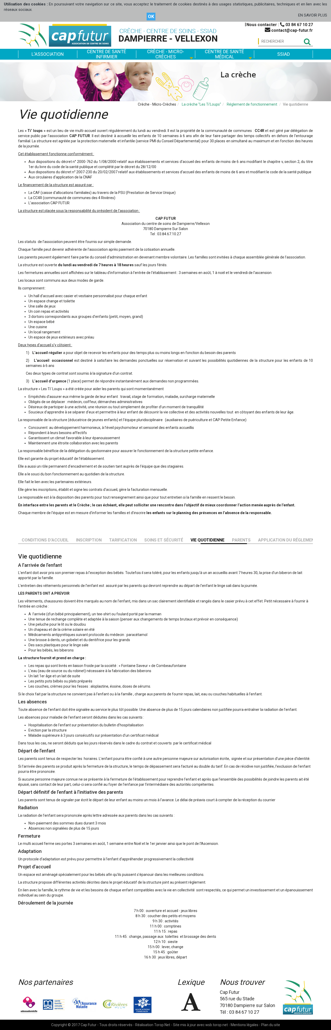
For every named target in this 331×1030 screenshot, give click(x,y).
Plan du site (270, 1025)
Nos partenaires (45, 982)
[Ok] (307, 41)
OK (151, 16)
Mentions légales (244, 1025)
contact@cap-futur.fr (291, 30)
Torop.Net (162, 1025)
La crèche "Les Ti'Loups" (201, 104)
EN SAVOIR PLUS (312, 15)
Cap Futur (88, 1025)
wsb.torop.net (216, 1025)
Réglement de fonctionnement (252, 104)
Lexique (190, 982)
